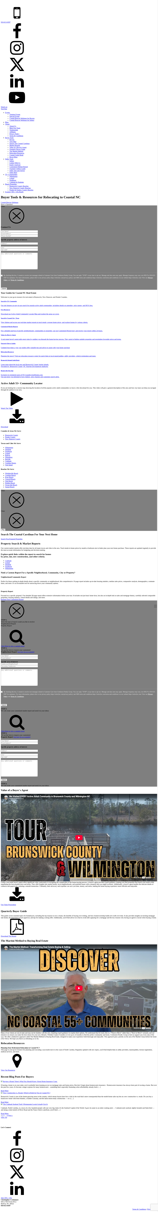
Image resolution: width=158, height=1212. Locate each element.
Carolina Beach (10, 475)
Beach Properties (11, 184)
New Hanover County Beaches (20, 188)
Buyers (11, 140)
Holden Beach (10, 483)
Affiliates (12, 132)
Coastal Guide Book (16, 155)
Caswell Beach (10, 479)
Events (7, 112)
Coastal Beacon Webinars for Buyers (22, 118)
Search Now (5, 539)
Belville (7, 459)
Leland (11, 178)
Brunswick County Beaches (18, 186)
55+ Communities (11, 174)
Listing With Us (14, 163)
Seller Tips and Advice (17, 171)
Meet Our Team (14, 128)
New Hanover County (12, 439)
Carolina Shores (10, 463)
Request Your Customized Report (12, 599)
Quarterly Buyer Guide (17, 149)
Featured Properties (15, 539)
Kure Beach (9, 477)
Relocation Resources (16, 153)
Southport (12, 180)
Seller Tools (9, 159)
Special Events (14, 116)
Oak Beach (9, 481)
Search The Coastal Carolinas (19, 143)
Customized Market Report (18, 167)
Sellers (11, 161)
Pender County (10, 437)
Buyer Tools (9, 138)
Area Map (12, 142)
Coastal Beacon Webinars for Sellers (21, 120)
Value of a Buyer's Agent (17, 147)
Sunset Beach (9, 487)
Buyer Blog (13, 157)
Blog (6, 122)
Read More (4, 1091)
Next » (10, 1115)
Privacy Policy (14, 134)
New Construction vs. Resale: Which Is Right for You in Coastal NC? (26, 1093)
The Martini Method (16, 151)
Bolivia (7, 455)
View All (4, 1117)
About (7, 124)
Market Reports (14, 145)
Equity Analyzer (15, 165)
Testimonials (13, 130)
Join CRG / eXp (6, 1198)
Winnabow (9, 457)
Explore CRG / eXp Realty (14, 192)
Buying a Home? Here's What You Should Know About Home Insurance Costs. (30, 1081)
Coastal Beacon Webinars (9, 202)
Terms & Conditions (16, 136)
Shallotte (8, 449)
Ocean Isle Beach (11, 485)
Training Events (14, 114)
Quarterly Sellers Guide (17, 169)
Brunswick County (11, 435)
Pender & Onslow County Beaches (21, 190)
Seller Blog (13, 172)
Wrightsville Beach (11, 473)
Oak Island (9, 465)
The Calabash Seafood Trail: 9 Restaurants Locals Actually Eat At (25, 1104)
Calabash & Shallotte (16, 182)
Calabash (8, 461)
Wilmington (13, 176)
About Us (12, 126)
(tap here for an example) (25, 652)
